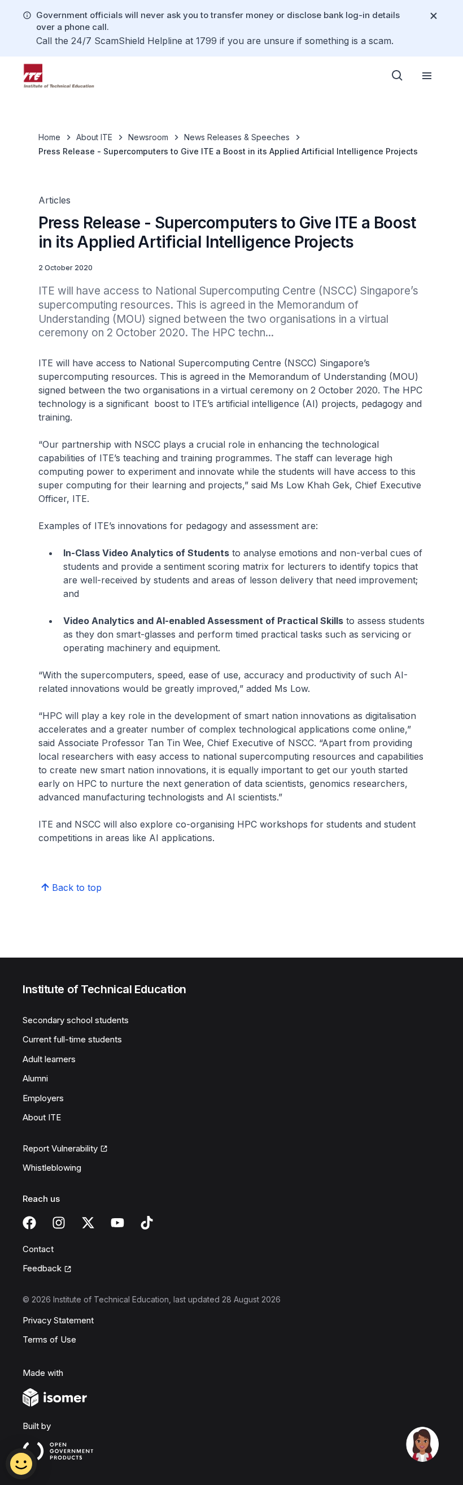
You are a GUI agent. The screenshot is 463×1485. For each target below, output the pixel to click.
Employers (43, 1098)
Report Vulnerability (60, 1149)
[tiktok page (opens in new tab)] (147, 1222)
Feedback (47, 1269)
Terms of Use (49, 1339)
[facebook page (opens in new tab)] (29, 1222)
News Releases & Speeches (237, 137)
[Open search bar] (397, 75)
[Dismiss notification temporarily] (433, 15)
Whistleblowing (52, 1167)
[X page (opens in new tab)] (88, 1222)
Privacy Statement (58, 1320)
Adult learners (49, 1059)
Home (49, 137)
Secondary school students (76, 1020)
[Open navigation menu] (426, 75)
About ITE (94, 137)
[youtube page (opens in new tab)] (117, 1222)
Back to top (77, 887)
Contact (38, 1249)
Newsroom (148, 137)
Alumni (35, 1078)
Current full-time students (72, 1039)
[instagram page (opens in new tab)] (58, 1222)
